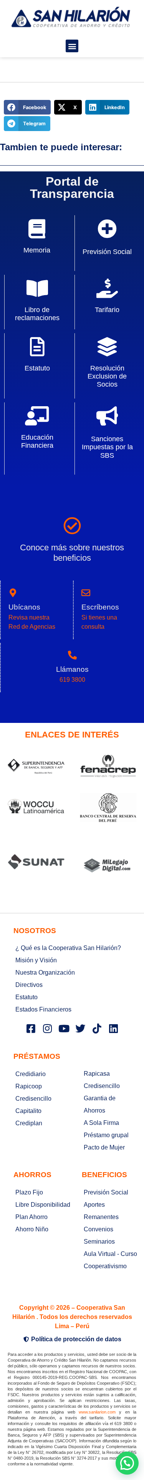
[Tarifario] (107, 288)
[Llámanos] (72, 655)
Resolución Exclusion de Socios (107, 376)
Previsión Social (107, 252)
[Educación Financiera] (37, 415)
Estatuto (37, 368)
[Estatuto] (37, 346)
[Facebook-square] (31, 1028)
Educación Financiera (37, 441)
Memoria (36, 250)
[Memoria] (36, 228)
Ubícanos (24, 607)
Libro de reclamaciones (37, 314)
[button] (72, 46)
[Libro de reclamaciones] (37, 288)
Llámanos (72, 669)
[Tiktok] (97, 1028)
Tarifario (107, 310)
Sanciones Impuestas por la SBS (107, 447)
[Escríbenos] (85, 592)
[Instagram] (47, 1028)
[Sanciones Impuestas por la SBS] (107, 415)
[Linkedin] (113, 1028)
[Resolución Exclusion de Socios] (107, 346)
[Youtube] (64, 1028)
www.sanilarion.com (97, 1412)
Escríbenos (100, 607)
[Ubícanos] (12, 592)
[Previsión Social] (107, 228)
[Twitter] (80, 1028)
